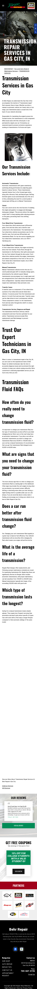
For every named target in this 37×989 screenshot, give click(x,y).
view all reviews (18, 825)
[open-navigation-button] (3, 5)
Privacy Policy (27, 988)
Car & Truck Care (12, 806)
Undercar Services (7, 786)
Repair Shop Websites (23, 986)
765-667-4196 (13, 934)
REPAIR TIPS (7, 967)
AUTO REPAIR (7, 964)
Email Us (31, 974)
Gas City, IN (23, 806)
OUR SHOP (6, 961)
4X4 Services (6, 788)
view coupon (18, 871)
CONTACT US (7, 970)
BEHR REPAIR (8, 69)
